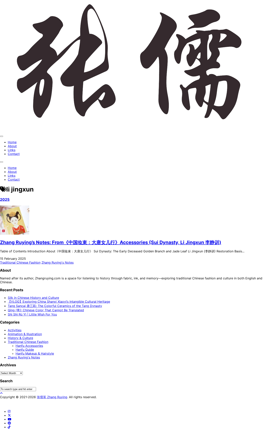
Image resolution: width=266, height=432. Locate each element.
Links (11, 150)
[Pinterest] (9, 423)
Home (12, 142)
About (12, 146)
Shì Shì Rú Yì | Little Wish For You (32, 314)
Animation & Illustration (25, 334)
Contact (14, 154)
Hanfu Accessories (29, 346)
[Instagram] (9, 411)
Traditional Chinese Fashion (20, 262)
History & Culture (20, 338)
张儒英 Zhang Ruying (52, 397)
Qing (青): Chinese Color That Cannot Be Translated (46, 310)
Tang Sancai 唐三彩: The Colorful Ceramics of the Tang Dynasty (55, 306)
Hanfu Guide (25, 350)
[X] (9, 415)
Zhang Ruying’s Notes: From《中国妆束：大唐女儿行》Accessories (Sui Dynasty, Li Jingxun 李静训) (110, 242)
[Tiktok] (9, 427)
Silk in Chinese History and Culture (33, 298)
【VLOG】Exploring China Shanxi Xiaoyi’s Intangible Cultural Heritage (59, 301)
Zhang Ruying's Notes (57, 262)
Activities (14, 330)
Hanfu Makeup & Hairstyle (35, 353)
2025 (5, 199)
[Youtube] (9, 419)
